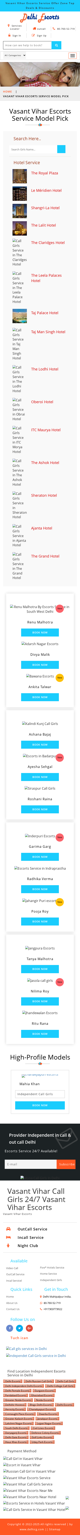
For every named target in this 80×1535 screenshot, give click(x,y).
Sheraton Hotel (44, 495)
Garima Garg (40, 846)
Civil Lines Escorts (43, 1428)
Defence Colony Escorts (45, 1433)
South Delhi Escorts (16, 1428)
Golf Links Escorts (42, 1437)
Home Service (48, 1273)
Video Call (12, 1268)
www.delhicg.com (32, 1529)
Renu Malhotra (40, 622)
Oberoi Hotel (42, 401)
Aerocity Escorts (14, 1409)
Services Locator (16, 27)
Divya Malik (40, 654)
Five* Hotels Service (52, 1267)
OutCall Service (15, 1274)
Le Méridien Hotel (46, 190)
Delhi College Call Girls (60, 1386)
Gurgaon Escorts (44, 1390)
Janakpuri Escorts (47, 1418)
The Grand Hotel (45, 556)
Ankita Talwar (40, 687)
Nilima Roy (40, 991)
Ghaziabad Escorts (42, 1395)
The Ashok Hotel (45, 462)
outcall (41, 28)
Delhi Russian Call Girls (39, 1381)
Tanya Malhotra (40, 959)
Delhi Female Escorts (17, 1390)
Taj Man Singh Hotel (48, 331)
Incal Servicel (14, 1280)
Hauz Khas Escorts (15, 1442)
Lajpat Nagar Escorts (49, 1423)
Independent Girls (51, 1280)
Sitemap (55, 1529)
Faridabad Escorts (15, 1395)
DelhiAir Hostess (14, 1404)
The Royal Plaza (44, 172)
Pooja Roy (40, 911)
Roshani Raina (40, 799)
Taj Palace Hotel (44, 312)
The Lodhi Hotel (44, 369)
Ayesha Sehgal (40, 766)
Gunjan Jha (54, 1084)
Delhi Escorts (12, 1381)
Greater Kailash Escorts (18, 1418)
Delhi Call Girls (65, 1381)
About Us (11, 1303)
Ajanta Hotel (41, 528)
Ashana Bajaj (40, 734)
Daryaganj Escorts (15, 1433)
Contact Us (12, 1309)
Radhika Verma (40, 879)
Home (7, 91)
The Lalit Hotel (43, 225)
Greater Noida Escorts (18, 1400)
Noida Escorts (44, 1400)
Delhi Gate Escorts (15, 1437)
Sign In (16, 35)
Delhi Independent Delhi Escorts (23, 1386)
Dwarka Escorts (48, 1414)
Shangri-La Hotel (45, 207)
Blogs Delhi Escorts (41, 1404)
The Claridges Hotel (48, 242)
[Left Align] (56, 45)
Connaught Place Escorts (19, 1414)
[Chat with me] (72, 1502)
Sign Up (41, 35)
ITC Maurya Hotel (46, 429)
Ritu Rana (40, 1023)
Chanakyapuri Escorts (41, 1409)
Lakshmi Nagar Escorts (18, 1423)
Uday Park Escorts (42, 1442)
